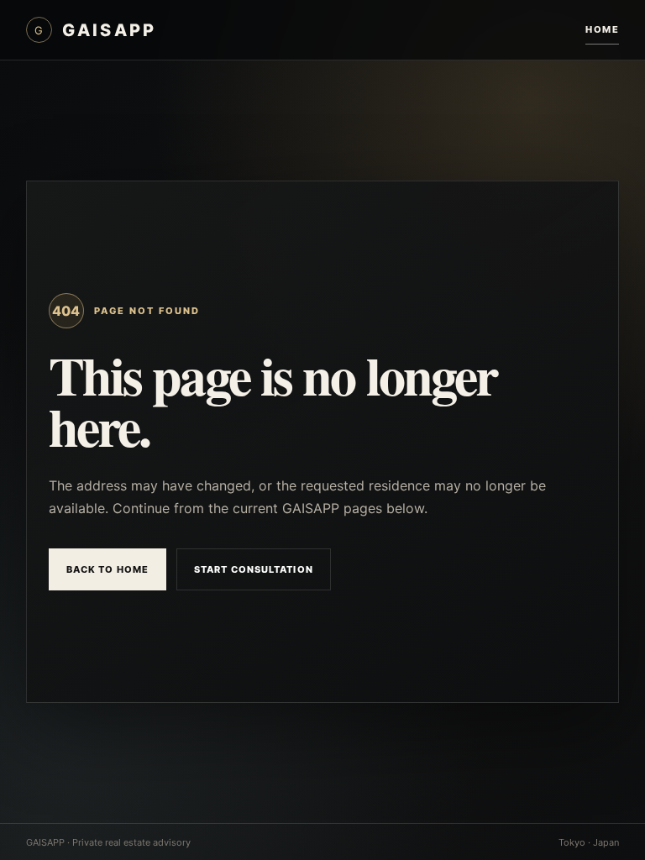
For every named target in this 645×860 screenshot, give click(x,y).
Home (602, 29)
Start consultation (253, 569)
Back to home (107, 569)
